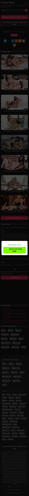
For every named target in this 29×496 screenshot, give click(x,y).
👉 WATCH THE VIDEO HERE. (14, 250)
